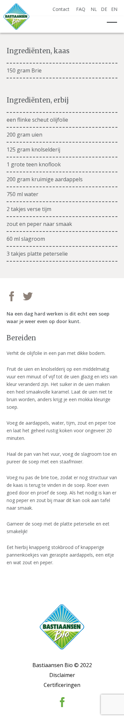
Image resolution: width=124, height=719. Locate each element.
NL (94, 9)
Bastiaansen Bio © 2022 (62, 665)
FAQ (80, 9)
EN (114, 9)
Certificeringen (62, 685)
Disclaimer (62, 675)
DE (104, 9)
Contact (61, 9)
